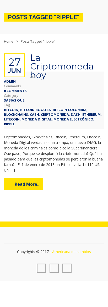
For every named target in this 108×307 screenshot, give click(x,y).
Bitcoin (11, 109)
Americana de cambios (71, 251)
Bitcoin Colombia (70, 109)
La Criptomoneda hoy (62, 66)
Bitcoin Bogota (35, 109)
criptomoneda (55, 114)
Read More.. (27, 184)
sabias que (14, 100)
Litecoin (12, 119)
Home (8, 41)
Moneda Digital (36, 119)
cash (34, 114)
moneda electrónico (73, 119)
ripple (9, 124)
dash (75, 114)
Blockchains (16, 114)
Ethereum (91, 114)
